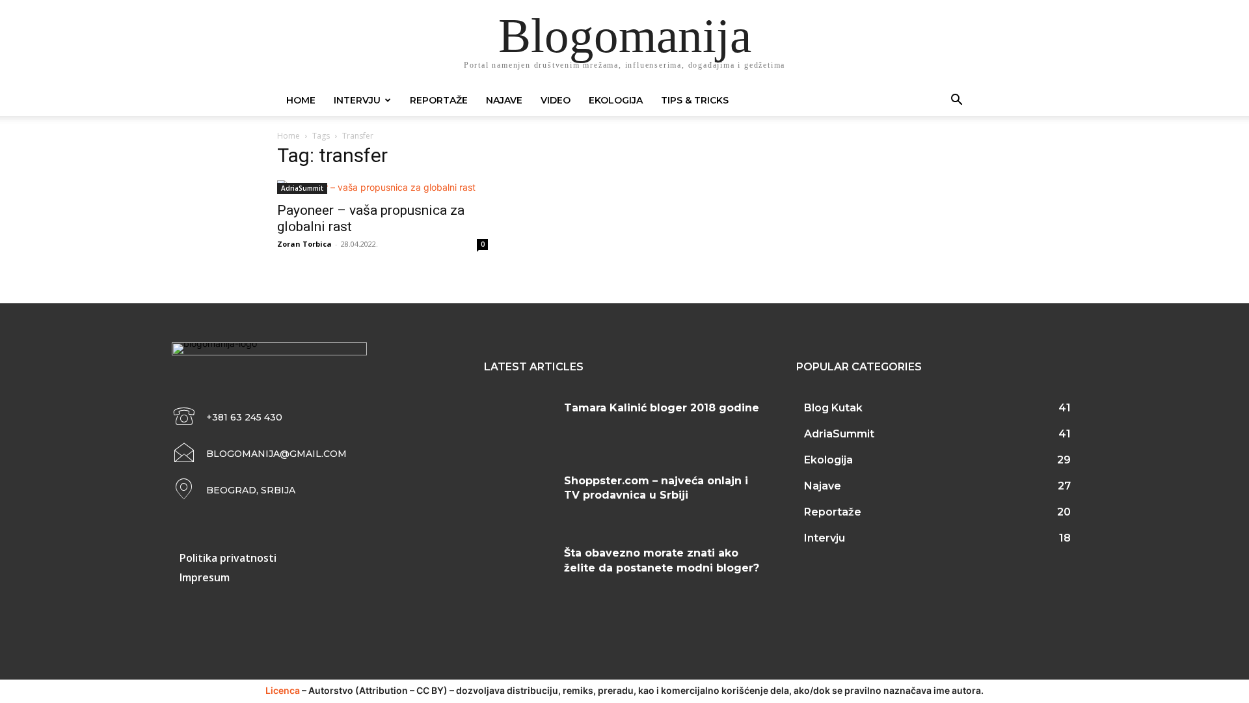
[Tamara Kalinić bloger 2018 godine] (519, 423)
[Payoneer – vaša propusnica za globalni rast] (382, 187)
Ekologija (616, 100)
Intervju (357, 100)
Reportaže (439, 100)
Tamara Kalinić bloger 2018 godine (661, 408)
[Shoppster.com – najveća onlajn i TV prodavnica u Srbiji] (519, 496)
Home (301, 100)
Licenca (282, 690)
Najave (504, 100)
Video (556, 100)
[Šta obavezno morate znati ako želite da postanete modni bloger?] (519, 569)
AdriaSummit (302, 188)
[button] (956, 101)
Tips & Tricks (695, 100)
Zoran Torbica (304, 244)
